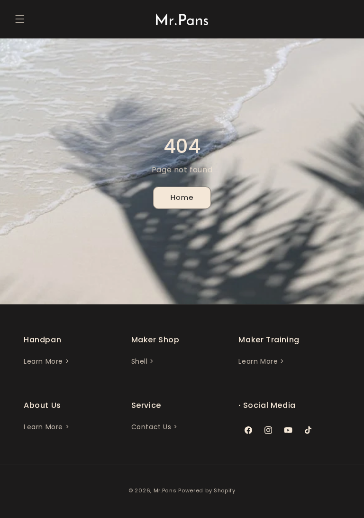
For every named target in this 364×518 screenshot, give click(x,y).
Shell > (142, 361)
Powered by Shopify (207, 490)
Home (182, 197)
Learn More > (46, 361)
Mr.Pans (165, 490)
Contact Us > (154, 427)
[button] (19, 19)
